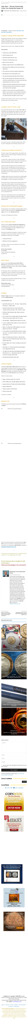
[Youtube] (14, 788)
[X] (11, 788)
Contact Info (7, 1004)
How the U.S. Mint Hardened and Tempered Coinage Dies (14, 733)
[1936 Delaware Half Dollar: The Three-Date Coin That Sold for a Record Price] (14, 665)
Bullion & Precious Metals (13, 702)
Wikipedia (21, 787)
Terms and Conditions (22, 1004)
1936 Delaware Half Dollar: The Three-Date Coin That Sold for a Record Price (14, 677)
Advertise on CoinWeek (14, 1004)
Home (2, 2)
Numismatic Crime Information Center (12, 10)
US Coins (14, 646)
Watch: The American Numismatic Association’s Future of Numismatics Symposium (6, 614)
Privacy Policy (11, 1006)
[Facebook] (5, 788)
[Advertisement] (14, 848)
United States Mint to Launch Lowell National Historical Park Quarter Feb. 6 (21, 613)
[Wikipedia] (19, 788)
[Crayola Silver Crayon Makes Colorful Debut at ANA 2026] (14, 693)
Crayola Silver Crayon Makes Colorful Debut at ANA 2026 (14, 705)
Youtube (16, 787)
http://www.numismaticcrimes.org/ (15, 574)
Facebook (8, 787)
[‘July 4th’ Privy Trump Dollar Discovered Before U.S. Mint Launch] (14, 637)
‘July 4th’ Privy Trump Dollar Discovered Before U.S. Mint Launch (14, 648)
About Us (3, 1004)
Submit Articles (16, 1006)
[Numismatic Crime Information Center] (2, 11)
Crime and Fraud (7, 2)
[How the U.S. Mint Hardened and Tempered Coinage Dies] (14, 722)
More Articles (13, 730)
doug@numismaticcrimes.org (8, 546)
